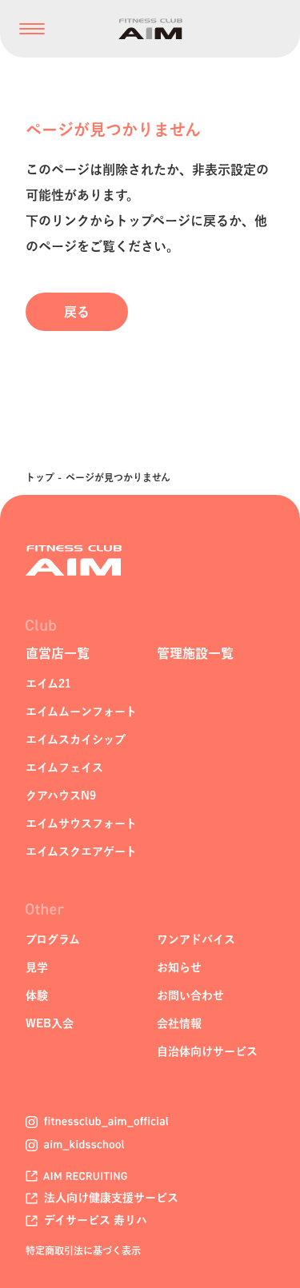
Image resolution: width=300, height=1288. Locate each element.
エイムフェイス (64, 767)
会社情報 (179, 1023)
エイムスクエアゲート (81, 851)
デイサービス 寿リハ (94, 1220)
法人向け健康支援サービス (109, 1197)
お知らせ (179, 967)
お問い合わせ (190, 995)
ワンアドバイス (196, 939)
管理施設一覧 (195, 653)
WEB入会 (50, 1023)
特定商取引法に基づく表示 (83, 1250)
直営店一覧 (58, 653)
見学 (37, 967)
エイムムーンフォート (81, 711)
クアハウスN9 (61, 795)
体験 (37, 995)
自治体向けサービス (207, 1051)
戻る (77, 311)
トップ (40, 477)
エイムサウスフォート (81, 823)
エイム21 (48, 683)
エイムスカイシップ (76, 739)
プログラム (53, 939)
